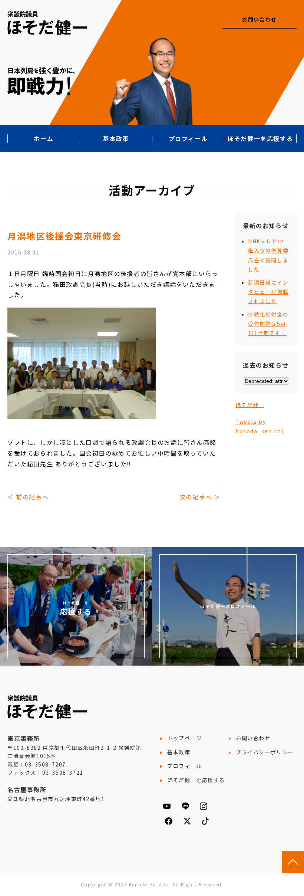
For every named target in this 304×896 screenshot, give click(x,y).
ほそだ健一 (249, 404)
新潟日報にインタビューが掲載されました (268, 292)
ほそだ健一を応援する (260, 138)
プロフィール (188, 138)
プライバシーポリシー (265, 752)
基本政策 (116, 138)
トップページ (184, 738)
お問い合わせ (259, 19)
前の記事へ (32, 496)
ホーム (43, 138)
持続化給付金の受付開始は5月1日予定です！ (268, 324)
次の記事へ (195, 496)
